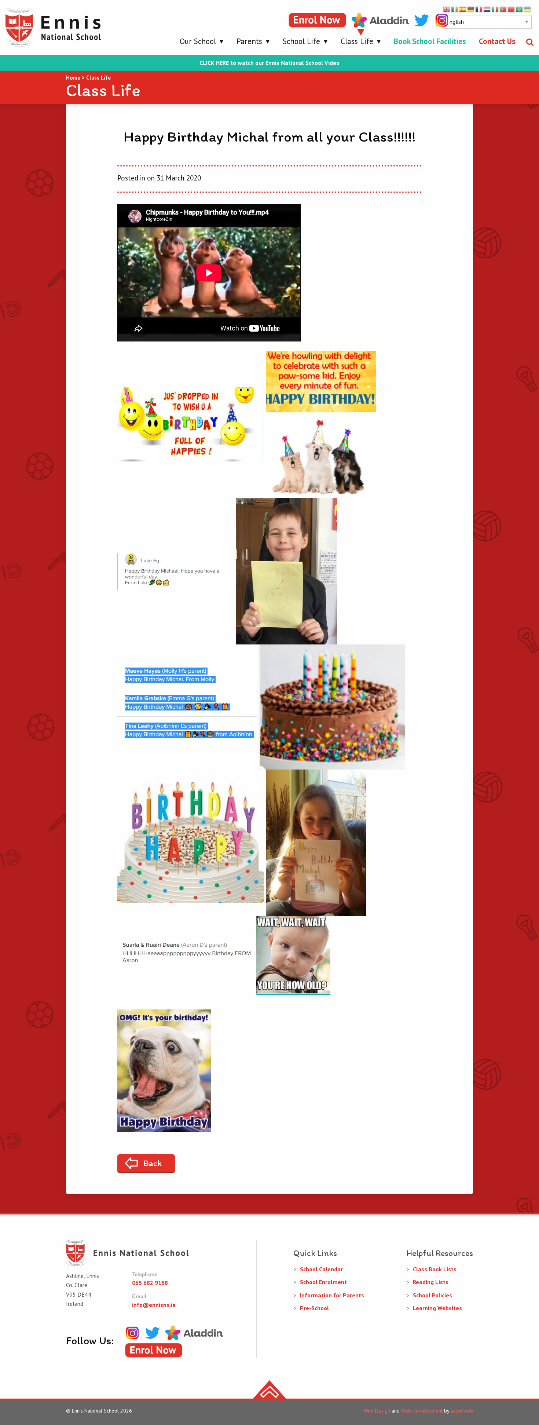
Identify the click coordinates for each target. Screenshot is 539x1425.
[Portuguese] (503, 8)
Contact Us (497, 41)
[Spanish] (463, 8)
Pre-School (314, 1308)
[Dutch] (487, 8)
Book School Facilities (430, 41)
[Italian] (495, 8)
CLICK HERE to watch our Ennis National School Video (269, 62)
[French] (479, 8)
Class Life (357, 41)
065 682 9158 (150, 1283)
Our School (198, 41)
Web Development (422, 1410)
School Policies (432, 1295)
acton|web (462, 1410)
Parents (249, 41)
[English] (447, 8)
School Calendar (321, 1269)
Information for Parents (332, 1295)
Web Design (377, 1410)
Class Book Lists (434, 1269)
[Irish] (455, 8)
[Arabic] (520, 8)
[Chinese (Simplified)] (511, 8)
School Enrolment (323, 1282)
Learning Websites (437, 1308)
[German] (471, 8)
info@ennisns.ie (154, 1305)
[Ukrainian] (528, 8)
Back (152, 1163)
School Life (301, 41)
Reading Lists (430, 1282)
